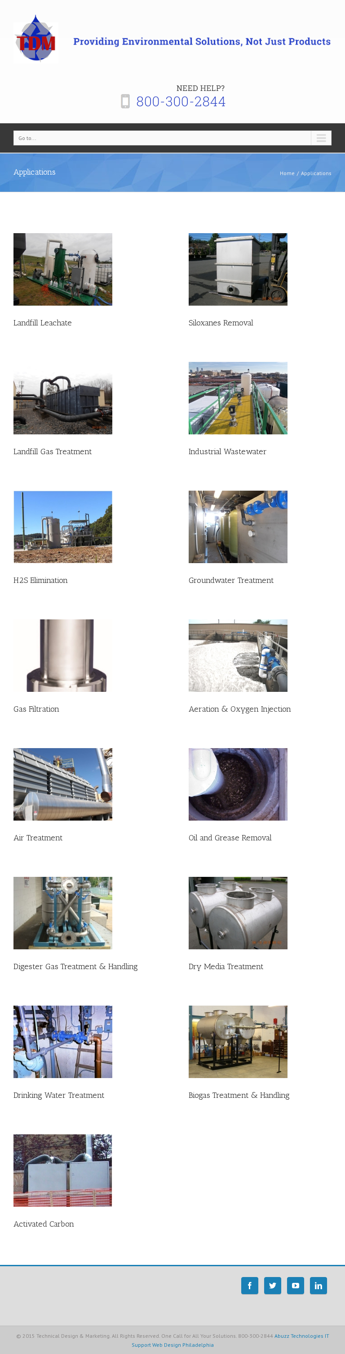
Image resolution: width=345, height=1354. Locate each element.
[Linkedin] (318, 1285)
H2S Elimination (40, 580)
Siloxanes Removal (221, 323)
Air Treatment (38, 838)
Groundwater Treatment (231, 580)
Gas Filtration (36, 709)
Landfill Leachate (42, 323)
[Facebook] (249, 1285)
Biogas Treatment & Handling (239, 1095)
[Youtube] (295, 1285)
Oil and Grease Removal (230, 838)
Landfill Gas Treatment (52, 451)
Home (287, 173)
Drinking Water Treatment (59, 1095)
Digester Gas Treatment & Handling (75, 966)
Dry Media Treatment (226, 966)
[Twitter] (272, 1285)
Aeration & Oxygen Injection (240, 709)
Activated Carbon (43, 1224)
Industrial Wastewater (228, 451)
